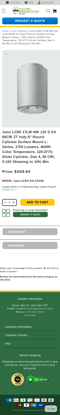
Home (5, 31)
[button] (3, 10)
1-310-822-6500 (34, 311)
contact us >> (9, 189)
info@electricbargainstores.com (34, 308)
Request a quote (30, 21)
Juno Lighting (19, 31)
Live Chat (30, 315)
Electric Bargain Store (25, 410)
